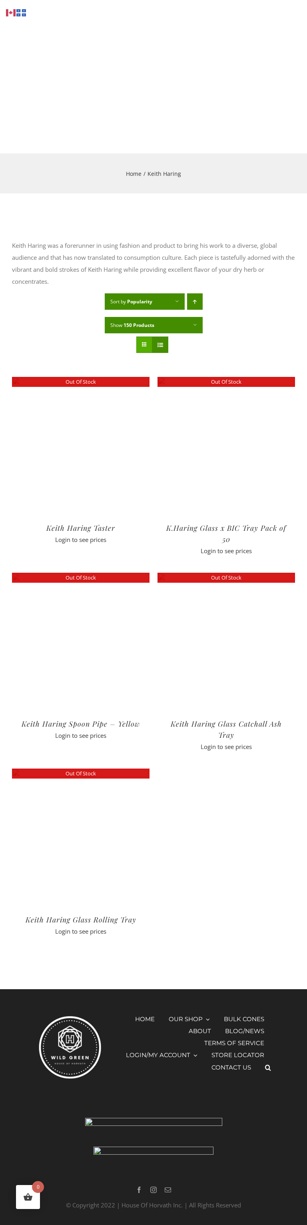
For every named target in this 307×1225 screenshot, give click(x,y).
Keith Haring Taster (80, 528)
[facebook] (139, 1190)
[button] (268, 1067)
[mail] (168, 1190)
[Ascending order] (195, 301)
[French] (21, 12)
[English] (11, 12)
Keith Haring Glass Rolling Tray (81, 919)
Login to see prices (80, 540)
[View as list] (160, 345)
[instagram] (153, 1190)
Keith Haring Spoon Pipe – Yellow (81, 724)
